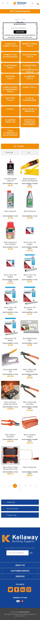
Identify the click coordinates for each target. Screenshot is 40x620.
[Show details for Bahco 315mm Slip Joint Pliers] (29, 390)
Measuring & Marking (29, 110)
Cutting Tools (10, 99)
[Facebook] (17, 589)
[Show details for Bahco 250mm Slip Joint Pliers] (29, 357)
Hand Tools (29, 87)
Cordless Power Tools (10, 45)
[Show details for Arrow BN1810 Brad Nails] (29, 326)
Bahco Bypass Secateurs (10, 436)
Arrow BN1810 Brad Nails (30, 339)
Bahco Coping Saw (29, 467)
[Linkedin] (22, 589)
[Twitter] (10, 589)
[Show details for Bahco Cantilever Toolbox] (29, 422)
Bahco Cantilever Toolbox (30, 436)
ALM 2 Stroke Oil (10, 211)
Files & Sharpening (29, 99)
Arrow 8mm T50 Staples (10, 339)
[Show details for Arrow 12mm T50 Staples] (29, 263)
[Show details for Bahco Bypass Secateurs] (10, 422)
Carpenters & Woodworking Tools (30, 68)
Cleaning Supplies (10, 121)
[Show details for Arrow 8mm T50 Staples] (10, 326)
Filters (20, 146)
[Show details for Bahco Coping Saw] (29, 455)
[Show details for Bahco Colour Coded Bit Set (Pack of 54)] (10, 455)
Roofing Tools (10, 77)
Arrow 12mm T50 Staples (30, 276)
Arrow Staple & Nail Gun (10, 370)
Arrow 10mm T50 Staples (30, 243)
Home (17, 19)
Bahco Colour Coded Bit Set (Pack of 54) (10, 468)
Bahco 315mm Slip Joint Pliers (29, 403)
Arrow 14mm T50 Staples (10, 308)
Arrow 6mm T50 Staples (29, 308)
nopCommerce (24, 612)
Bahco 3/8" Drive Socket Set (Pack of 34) (10, 404)
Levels (10, 109)
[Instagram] (29, 589)
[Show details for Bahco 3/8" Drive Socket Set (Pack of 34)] (10, 390)
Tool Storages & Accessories (10, 133)
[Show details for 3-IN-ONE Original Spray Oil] (10, 167)
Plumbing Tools (29, 77)
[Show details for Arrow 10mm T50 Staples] (29, 230)
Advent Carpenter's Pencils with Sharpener (30, 180)
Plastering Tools (10, 66)
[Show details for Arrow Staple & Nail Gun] (10, 357)
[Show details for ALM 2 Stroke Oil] (10, 199)
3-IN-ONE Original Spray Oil (10, 180)
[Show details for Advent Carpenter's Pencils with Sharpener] (29, 167)
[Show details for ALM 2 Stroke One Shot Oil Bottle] (10, 230)
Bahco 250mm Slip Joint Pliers (29, 370)
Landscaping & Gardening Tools (10, 89)
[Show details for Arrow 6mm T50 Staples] (29, 295)
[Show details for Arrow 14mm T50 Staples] (10, 295)
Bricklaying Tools (30, 56)
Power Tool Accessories (10, 56)
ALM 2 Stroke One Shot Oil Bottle (10, 243)
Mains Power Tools (29, 45)
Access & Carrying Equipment (30, 122)
